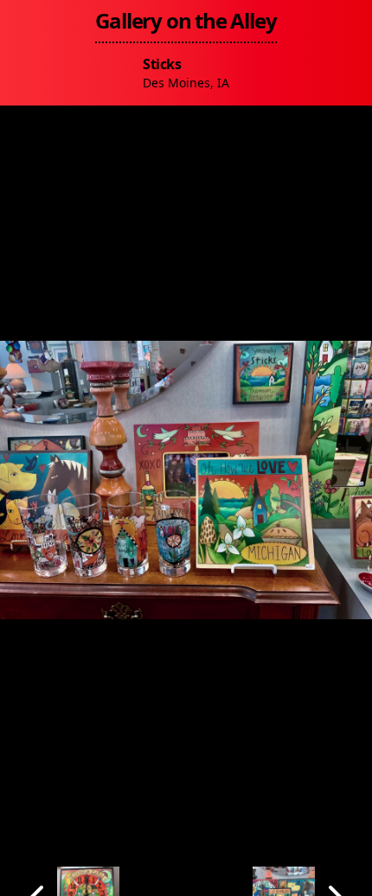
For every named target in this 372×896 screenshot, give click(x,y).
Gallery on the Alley (185, 20)
